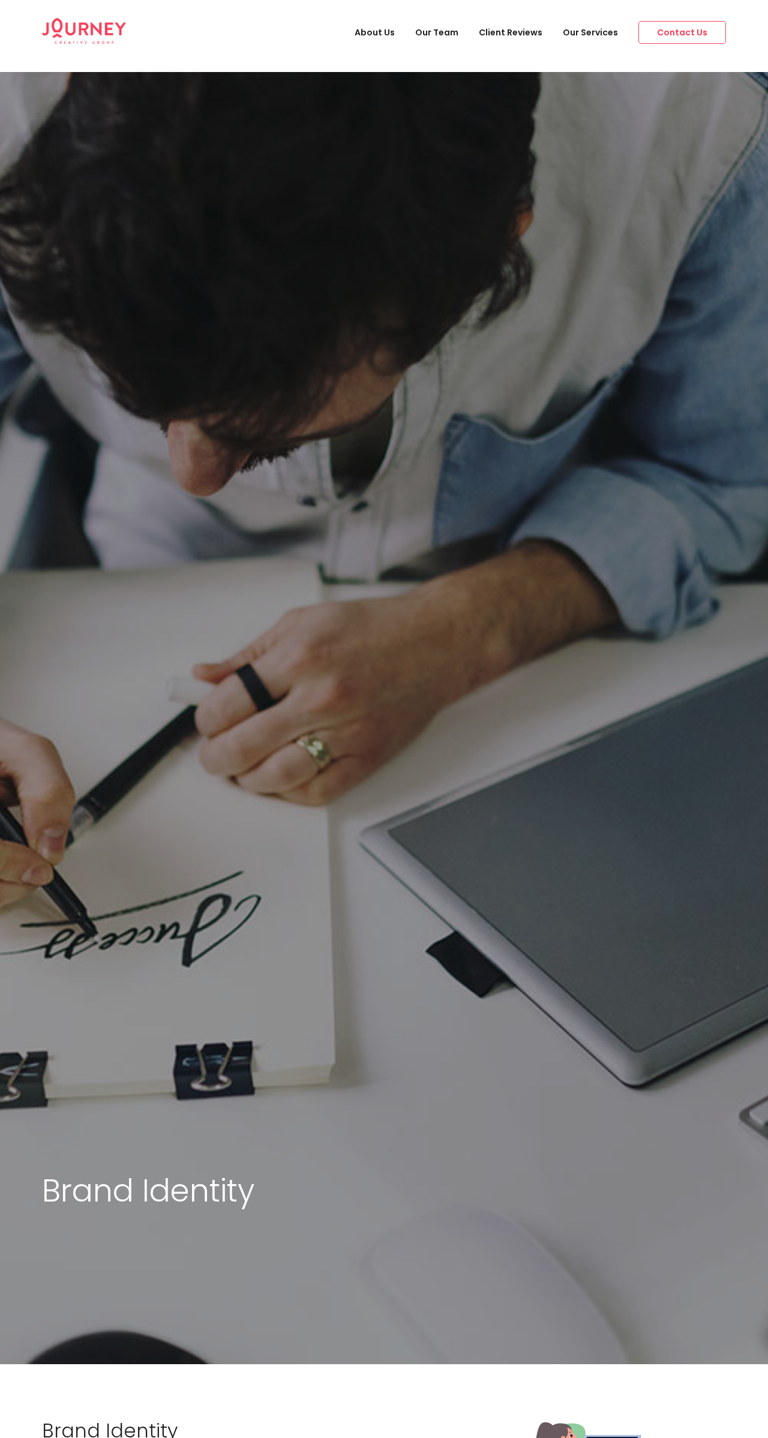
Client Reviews (510, 32)
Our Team (436, 32)
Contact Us (682, 32)
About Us (375, 32)
